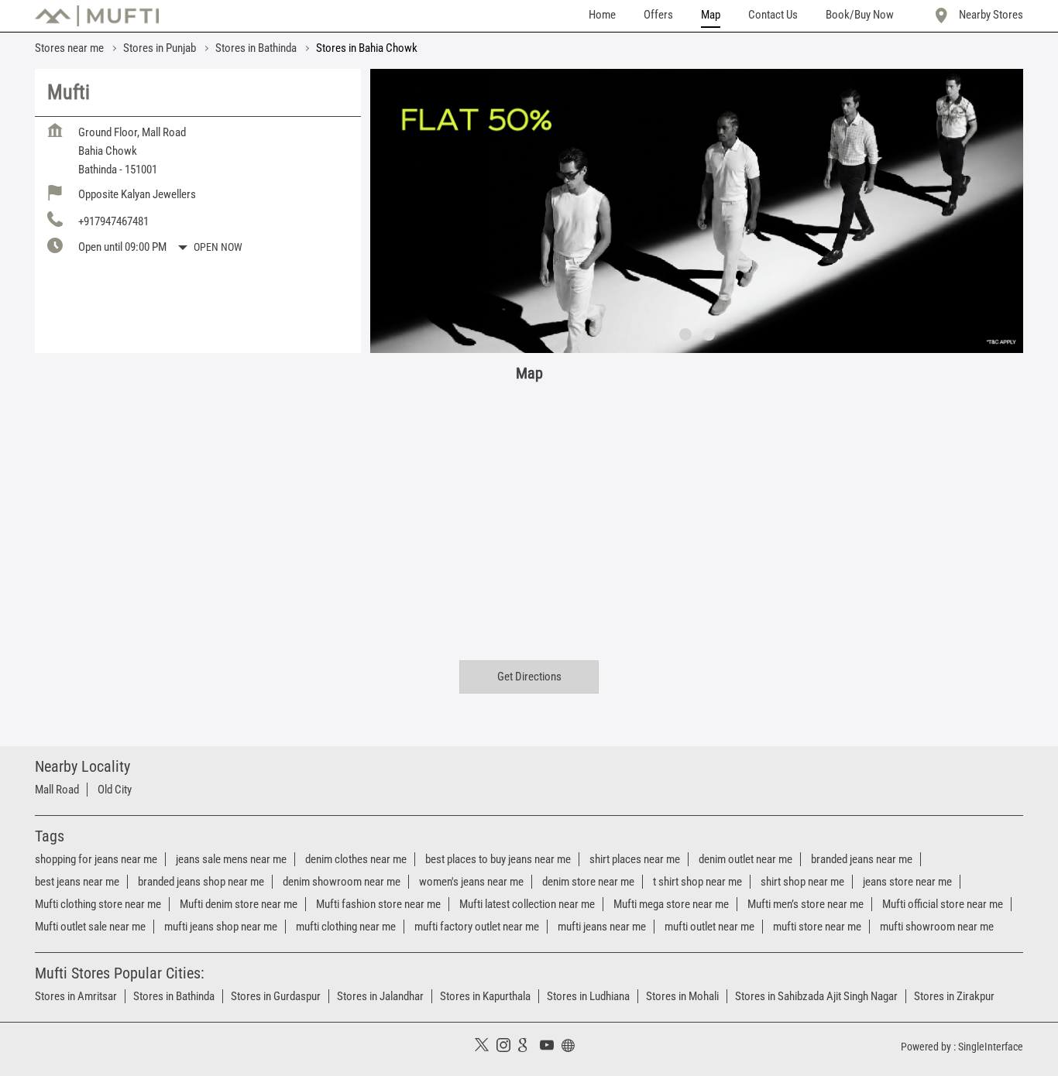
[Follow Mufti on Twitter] (485, 1047)
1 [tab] (685, 334)
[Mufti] (97, 16)
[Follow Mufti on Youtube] (551, 1047)
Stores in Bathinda (174, 996)
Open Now (218, 247)
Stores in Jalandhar (380, 996)
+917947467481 (113, 221)
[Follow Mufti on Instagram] (507, 1047)
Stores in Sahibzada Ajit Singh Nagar (816, 996)
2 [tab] (708, 334)
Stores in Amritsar (76, 996)
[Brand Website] (572, 1047)
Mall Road (57, 790)
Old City (115, 790)
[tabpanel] (696, 211)
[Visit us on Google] (529, 1047)
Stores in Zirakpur (954, 996)
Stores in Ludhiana (588, 996)
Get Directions (529, 677)
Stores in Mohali (682, 996)
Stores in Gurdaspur (276, 996)
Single (990, 1046)
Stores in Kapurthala (485, 996)
